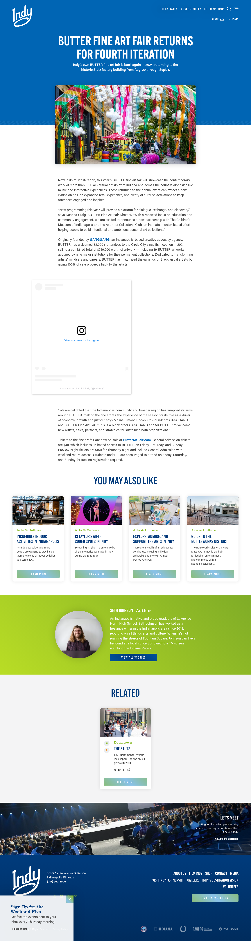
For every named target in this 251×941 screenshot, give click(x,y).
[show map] (107, 750)
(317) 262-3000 (56, 881)
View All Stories (133, 657)
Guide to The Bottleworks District (209, 539)
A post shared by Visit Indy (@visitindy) (81, 388)
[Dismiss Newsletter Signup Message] (69, 899)
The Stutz (122, 748)
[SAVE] (107, 743)
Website (120, 770)
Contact (221, 873)
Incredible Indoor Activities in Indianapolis (38, 539)
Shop (208, 873)
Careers (193, 880)
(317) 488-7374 (122, 763)
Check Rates (169, 9)
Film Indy (195, 873)
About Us (179, 873)
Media (234, 873)
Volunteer (231, 886)
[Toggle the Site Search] (229, 9)
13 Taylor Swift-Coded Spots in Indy (91, 539)
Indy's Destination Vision (220, 880)
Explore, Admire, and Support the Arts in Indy (153, 539)
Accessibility (191, 9)
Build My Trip (214, 9)
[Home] (22, 16)
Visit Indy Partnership (168, 880)
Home (235, 19)
